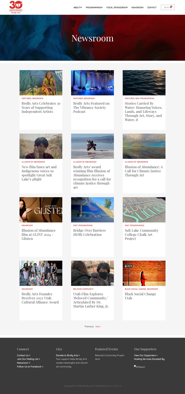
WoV (97, 359)
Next (98, 326)
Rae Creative (114, 385)
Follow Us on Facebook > (30, 366)
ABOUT (76, 7)
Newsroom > (23, 362)
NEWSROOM (137, 7)
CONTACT (152, 7)
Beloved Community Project (110, 355)
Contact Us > (23, 355)
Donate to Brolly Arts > (68, 355)
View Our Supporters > (146, 355)
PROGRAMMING (93, 7)
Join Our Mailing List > (28, 359)
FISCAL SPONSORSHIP (117, 7)
